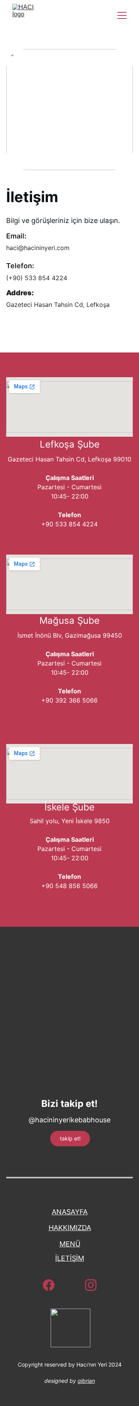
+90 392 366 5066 (69, 700)
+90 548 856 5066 (69, 886)
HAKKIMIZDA (70, 1228)
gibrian (86, 1380)
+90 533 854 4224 (69, 524)
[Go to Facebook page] (52, 1285)
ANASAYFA (70, 1212)
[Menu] (122, 15)
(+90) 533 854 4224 (36, 278)
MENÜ (69, 1244)
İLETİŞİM (69, 1258)
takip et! (70, 1138)
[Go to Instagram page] (91, 1285)
